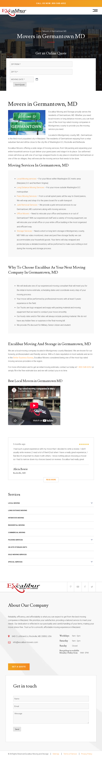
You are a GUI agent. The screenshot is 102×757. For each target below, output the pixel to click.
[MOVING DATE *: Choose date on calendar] (36, 79)
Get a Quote (19, 667)
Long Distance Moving (17, 510)
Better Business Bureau (23, 357)
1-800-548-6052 (84, 367)
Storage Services (24, 231)
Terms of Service (70, 754)
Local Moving (14, 503)
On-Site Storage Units (17, 547)
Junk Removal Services (27, 205)
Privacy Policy (86, 754)
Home (38, 31)
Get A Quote (20, 85)
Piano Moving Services (27, 196)
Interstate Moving (16, 518)
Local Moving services (26, 179)
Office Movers (23, 213)
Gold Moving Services (17, 554)
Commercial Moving (16, 532)
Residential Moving (16, 525)
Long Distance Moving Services (30, 187)
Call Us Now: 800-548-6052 (51, 3)
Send (17, 729)
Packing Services (15, 540)
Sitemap (56, 754)
